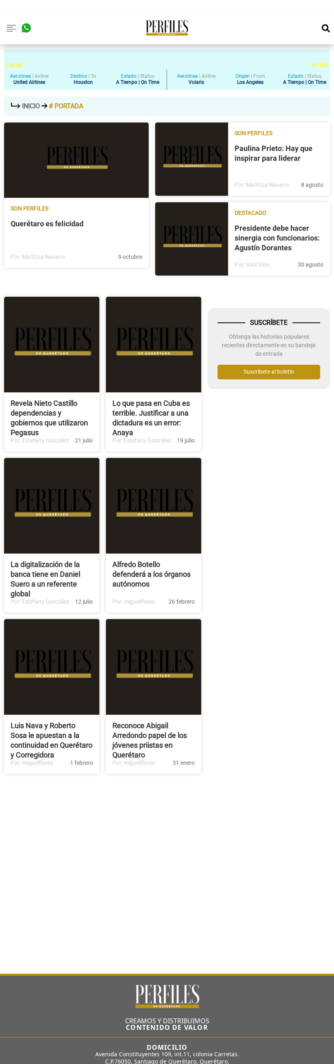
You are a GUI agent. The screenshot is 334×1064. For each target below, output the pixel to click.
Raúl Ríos (258, 264)
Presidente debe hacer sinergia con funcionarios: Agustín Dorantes (277, 238)
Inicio (31, 106)
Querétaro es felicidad (47, 223)
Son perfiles (29, 208)
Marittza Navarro (44, 257)
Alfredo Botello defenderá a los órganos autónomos (151, 574)
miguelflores (139, 601)
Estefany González (45, 440)
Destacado (250, 213)
